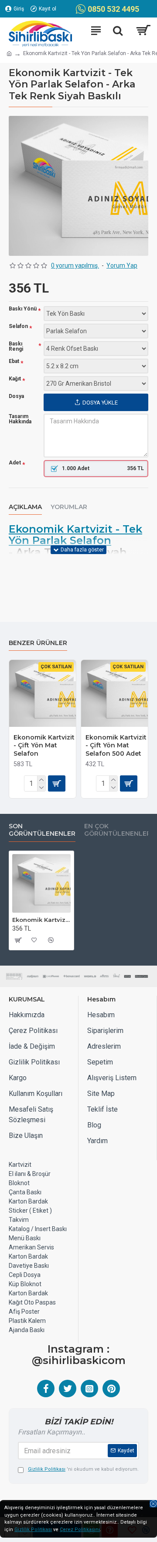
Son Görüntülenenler (42, 830)
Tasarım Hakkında (20, 419)
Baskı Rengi (16, 346)
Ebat (14, 361)
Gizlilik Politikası (33, 1529)
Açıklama (25, 507)
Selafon (18, 326)
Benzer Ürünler (38, 643)
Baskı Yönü (23, 309)
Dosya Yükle (100, 402)
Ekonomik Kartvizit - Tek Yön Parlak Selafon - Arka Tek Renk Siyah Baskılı (41, 919)
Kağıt (15, 379)
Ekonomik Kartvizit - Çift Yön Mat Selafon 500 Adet (116, 745)
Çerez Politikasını (80, 1529)
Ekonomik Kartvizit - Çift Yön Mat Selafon (44, 745)
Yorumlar (69, 507)
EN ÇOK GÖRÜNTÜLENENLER (117, 830)
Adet (15, 463)
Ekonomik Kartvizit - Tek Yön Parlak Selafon (75, 535)
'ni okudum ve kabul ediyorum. (83, 1469)
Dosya (16, 396)
